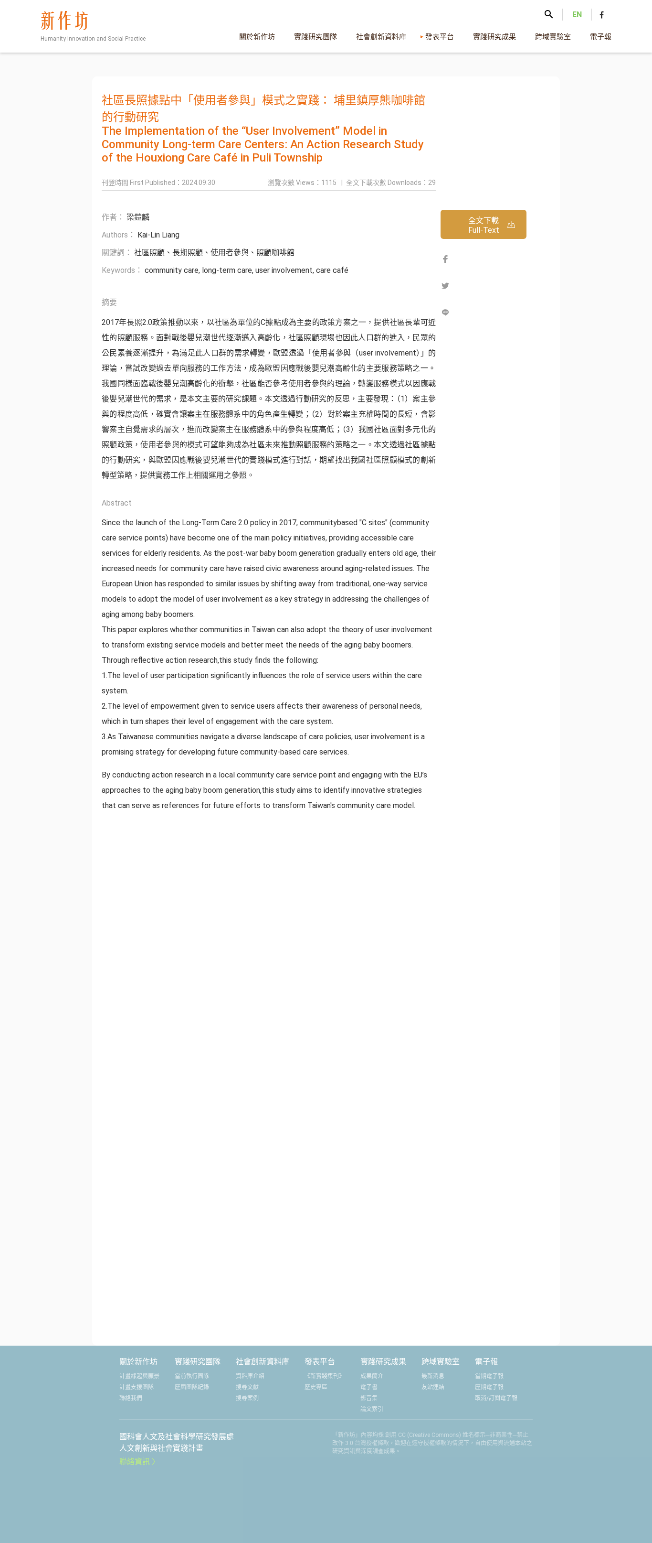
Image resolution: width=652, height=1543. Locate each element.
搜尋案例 (247, 1398)
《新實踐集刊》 (325, 1376)
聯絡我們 (130, 1398)
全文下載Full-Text (483, 225)
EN (577, 14)
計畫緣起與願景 (139, 1376)
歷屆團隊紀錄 (192, 1387)
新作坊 (96, 28)
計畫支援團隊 (136, 1387)
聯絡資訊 (134, 1461)
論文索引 (371, 1409)
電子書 (369, 1387)
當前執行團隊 (192, 1376)
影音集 (369, 1398)
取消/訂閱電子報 (496, 1398)
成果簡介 (371, 1376)
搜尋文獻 (247, 1387)
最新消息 (432, 1376)
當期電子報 (489, 1376)
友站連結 (432, 1387)
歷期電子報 (489, 1387)
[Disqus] (269, 948)
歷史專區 (316, 1387)
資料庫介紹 (250, 1376)
